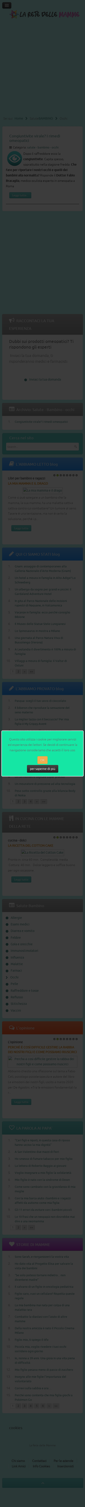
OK (42, 760)
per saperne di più (42, 769)
